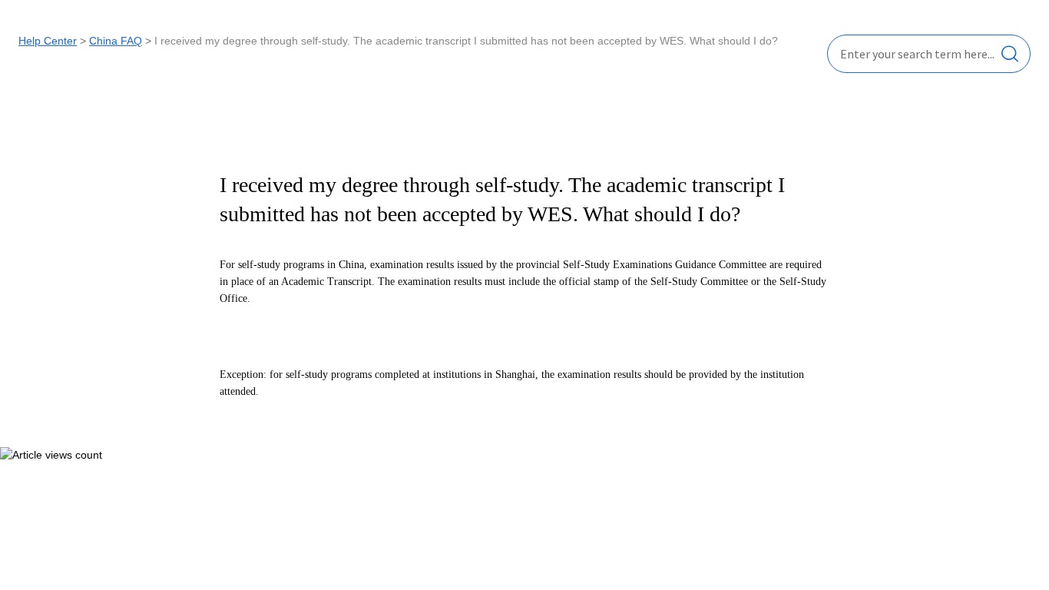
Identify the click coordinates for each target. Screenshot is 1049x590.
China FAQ (115, 41)
